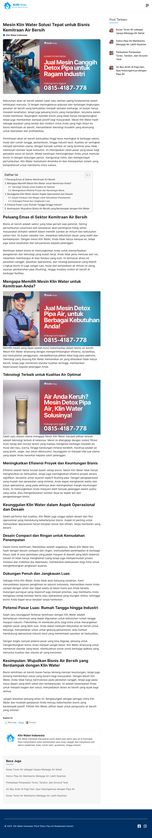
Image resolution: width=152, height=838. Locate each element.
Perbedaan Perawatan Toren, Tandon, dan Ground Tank (37, 782)
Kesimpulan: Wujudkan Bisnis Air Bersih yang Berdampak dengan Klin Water (48, 208)
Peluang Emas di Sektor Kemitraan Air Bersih (31, 179)
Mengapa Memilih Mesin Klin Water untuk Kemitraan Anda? (39, 183)
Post (21, 722)
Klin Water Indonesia (16, 35)
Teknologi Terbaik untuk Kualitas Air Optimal (33, 187)
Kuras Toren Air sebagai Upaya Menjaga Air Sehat (34, 769)
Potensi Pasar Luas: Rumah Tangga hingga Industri (34, 204)
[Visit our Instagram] (145, 826)
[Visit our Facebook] (139, 826)
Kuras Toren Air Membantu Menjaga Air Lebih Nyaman (36, 795)
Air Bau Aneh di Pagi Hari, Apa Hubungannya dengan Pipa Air (40, 789)
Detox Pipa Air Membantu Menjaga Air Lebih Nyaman (36, 775)
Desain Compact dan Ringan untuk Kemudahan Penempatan (41, 197)
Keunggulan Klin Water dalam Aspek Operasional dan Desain (40, 194)
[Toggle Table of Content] (86, 175)
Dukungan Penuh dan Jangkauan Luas (31, 201)
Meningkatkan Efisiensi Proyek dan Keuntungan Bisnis (38, 190)
